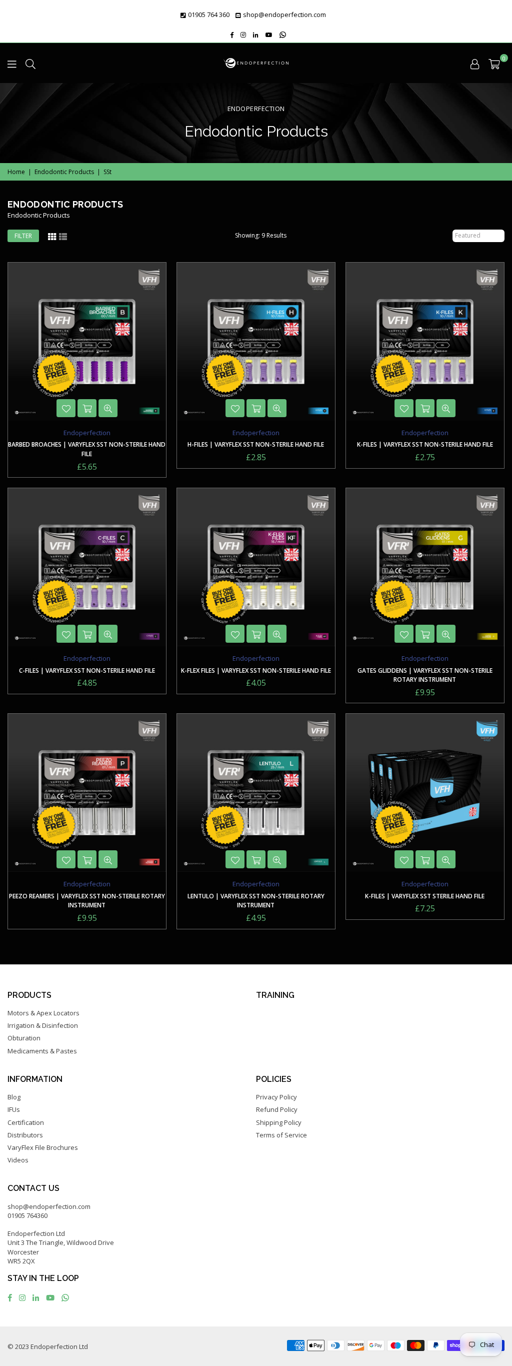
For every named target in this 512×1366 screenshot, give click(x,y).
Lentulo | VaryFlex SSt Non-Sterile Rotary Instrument (256, 901)
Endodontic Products (64, 172)
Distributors (25, 1134)
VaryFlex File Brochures (43, 1147)
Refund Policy (277, 1109)
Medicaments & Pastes (42, 1050)
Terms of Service (281, 1134)
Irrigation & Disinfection (43, 1025)
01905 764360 (28, 1215)
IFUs (14, 1109)
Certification (26, 1122)
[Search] (30, 63)
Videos (18, 1159)
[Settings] (475, 63)
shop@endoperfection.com (284, 14)
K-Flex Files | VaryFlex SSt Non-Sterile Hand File (256, 670)
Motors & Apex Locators (44, 1012)
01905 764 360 (209, 14)
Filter (23, 236)
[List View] (63, 236)
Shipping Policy (279, 1122)
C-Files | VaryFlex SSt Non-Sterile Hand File (87, 670)
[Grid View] (52, 236)
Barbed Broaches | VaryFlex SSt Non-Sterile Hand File (87, 449)
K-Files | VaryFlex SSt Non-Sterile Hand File (425, 444)
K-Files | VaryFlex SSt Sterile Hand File (424, 896)
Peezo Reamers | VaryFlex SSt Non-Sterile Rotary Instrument (87, 901)
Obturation (24, 1037)
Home (16, 172)
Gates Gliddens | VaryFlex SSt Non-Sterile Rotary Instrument (425, 675)
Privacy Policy (276, 1096)
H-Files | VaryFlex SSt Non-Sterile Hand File (256, 444)
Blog (14, 1096)
